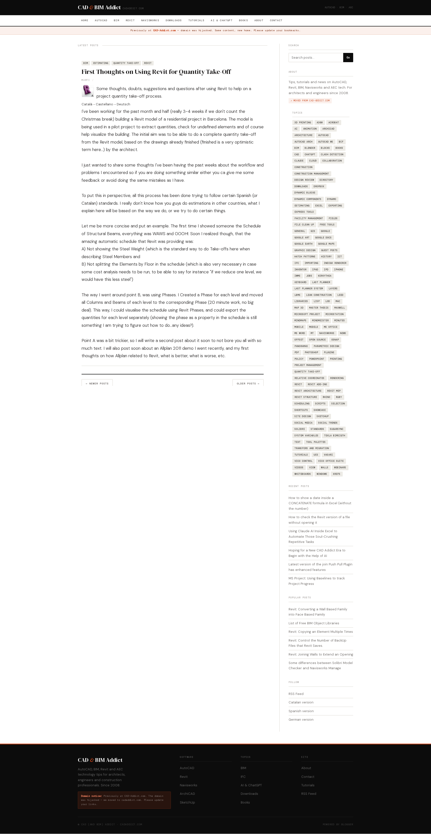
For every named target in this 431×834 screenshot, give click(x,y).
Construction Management (312, 173)
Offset (299, 339)
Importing (311, 263)
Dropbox (319, 186)
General (300, 231)
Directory (326, 179)
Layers (333, 288)
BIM (116, 20)
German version (301, 719)
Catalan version (301, 702)
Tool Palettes (316, 442)
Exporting (335, 205)
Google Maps (326, 243)
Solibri (300, 429)
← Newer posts (97, 383)
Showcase (320, 410)
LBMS (298, 295)
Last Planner (321, 282)
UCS (316, 454)
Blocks (325, 148)
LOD (327, 301)
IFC (297, 263)
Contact (276, 20)
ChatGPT (310, 154)
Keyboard (301, 282)
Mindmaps (301, 320)
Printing (336, 358)
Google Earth (304, 243)
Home (84, 20)
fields (333, 218)
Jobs (309, 275)
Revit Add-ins (317, 384)
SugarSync (336, 429)
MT (312, 333)
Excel (319, 205)
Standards (317, 429)
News (343, 333)
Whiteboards (303, 474)
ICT (339, 256)
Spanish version (301, 711)
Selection (338, 403)
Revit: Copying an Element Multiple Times (321, 632)
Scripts (320, 403)
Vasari (328, 454)
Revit (130, 20)
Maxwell (339, 307)
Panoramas (301, 346)
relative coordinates (309, 378)
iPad (315, 269)
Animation (310, 128)
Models (313, 327)
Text (298, 442)
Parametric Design (326, 346)
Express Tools (304, 211)
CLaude (299, 160)
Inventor (301, 269)
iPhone (338, 269)
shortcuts (301, 410)
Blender (310, 148)
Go (348, 57)
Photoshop (311, 352)
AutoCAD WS (325, 141)
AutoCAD (101, 20)
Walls (324, 467)
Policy (299, 358)
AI (296, 128)
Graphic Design (305, 250)
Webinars (340, 467)
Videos (299, 467)
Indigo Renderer (335, 263)
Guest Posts (329, 250)
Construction (304, 167)
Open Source (317, 339)
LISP (317, 301)
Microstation (335, 314)
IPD (326, 269)
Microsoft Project (307, 314)
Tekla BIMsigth (334, 435)
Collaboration (332, 160)
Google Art (302, 237)
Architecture (304, 135)
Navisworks (150, 20)
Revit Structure (306, 397)
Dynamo (331, 199)
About (258, 20)
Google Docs (323, 237)
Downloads (174, 20)
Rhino (326, 397)
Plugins (329, 352)
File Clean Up (304, 224)
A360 (320, 122)
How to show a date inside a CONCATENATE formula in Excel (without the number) (320, 503)
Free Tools (327, 224)
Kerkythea (324, 275)
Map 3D (299, 307)
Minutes (339, 320)
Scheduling (302, 403)
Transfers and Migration (312, 448)
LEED (340, 295)
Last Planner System (309, 288)
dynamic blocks (305, 192)
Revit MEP (334, 390)
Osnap (335, 339)
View (312, 467)
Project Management (308, 365)
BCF (341, 141)
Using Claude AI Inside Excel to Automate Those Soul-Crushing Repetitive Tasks (313, 536)
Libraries (301, 301)
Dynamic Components (308, 199)
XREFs (336, 474)
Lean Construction (319, 295)
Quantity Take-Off (126, 63)
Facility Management (309, 218)
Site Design (303, 416)
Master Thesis (319, 307)
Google (325, 231)
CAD (297, 154)
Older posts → (248, 383)
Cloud (313, 160)
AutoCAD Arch (304, 141)
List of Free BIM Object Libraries (314, 623)
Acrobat (333, 122)
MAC (338, 301)
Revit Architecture (308, 390)
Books (243, 20)
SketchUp (323, 416)
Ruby (339, 397)
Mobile (299, 327)
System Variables (307, 435)
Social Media (304, 422)
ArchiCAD (328, 128)
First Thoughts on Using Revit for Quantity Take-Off (156, 71)
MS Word (300, 333)
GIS (313, 231)
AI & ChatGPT (221, 20)
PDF (297, 352)
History (326, 256)
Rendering (337, 378)
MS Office (330, 327)
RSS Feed (296, 694)
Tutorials (196, 20)
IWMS (298, 275)
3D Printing (303, 122)
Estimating (100, 63)
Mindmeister (320, 320)
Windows (322, 474)
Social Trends (328, 422)
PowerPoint (316, 358)
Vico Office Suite (331, 461)
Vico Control (304, 461)
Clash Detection (332, 154)
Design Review (304, 179)
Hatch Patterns (305, 256)
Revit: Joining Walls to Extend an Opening (321, 654)
